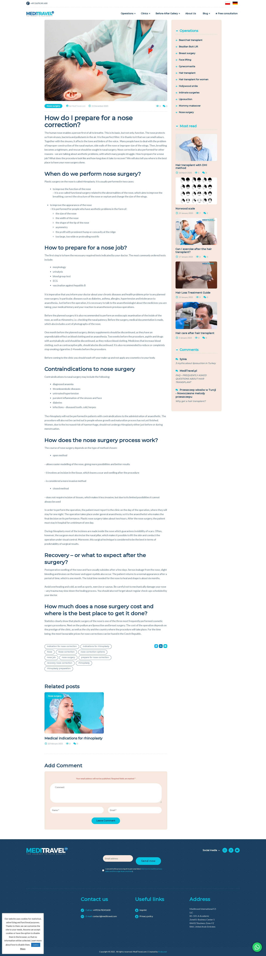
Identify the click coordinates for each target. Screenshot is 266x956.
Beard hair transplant (190, 40)
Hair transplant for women (193, 79)
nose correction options (93, 652)
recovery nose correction (59, 663)
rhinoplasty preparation (59, 668)
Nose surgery (53, 106)
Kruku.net (162, 951)
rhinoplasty (84, 663)
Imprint (143, 910)
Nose (49, 652)
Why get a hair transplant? (191, 401)
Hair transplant (187, 73)
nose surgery (68, 657)
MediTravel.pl (188, 370)
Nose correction (66, 652)
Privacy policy (146, 916)
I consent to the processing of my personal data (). (133, 870)
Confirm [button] (36, 945)
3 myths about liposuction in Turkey (196, 363)
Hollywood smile (188, 86)
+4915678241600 (97, 910)
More (22, 949)
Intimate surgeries (189, 92)
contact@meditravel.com (101, 916)
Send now (148, 861)
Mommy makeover (190, 105)
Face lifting (185, 59)
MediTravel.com (78, 106)
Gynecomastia (187, 66)
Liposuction (185, 99)
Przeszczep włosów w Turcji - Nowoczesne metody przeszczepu (196, 393)
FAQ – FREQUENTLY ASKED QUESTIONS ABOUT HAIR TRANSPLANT (191, 379)
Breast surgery (187, 53)
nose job (51, 657)
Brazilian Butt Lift (188, 46)
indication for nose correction (62, 646)
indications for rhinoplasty (96, 646)
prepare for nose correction (95, 657)
